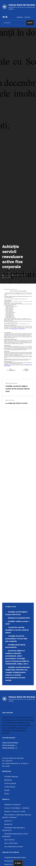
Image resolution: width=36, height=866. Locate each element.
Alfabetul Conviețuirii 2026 (19, 618)
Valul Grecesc (9, 840)
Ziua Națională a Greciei (13, 847)
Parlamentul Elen (11, 861)
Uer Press (7, 277)
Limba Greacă (9, 787)
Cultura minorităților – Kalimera (16, 808)
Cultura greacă (10, 783)
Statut (6, 794)
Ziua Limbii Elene (11, 843)
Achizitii (7, 275)
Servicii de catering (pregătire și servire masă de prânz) (17, 630)
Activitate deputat (11, 776)
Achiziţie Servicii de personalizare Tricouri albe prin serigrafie (16, 638)
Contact (27, 17)
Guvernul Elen (9, 864)
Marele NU (8, 824)
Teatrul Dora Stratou (10, 742)
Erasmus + (8, 821)
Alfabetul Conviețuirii (12, 804)
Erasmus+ (20, 17)
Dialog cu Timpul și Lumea (14, 811)
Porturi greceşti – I (9, 745)
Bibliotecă (8, 780)
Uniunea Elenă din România (21, 5)
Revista (7, 790)
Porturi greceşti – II (9, 748)
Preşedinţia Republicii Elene (15, 857)
